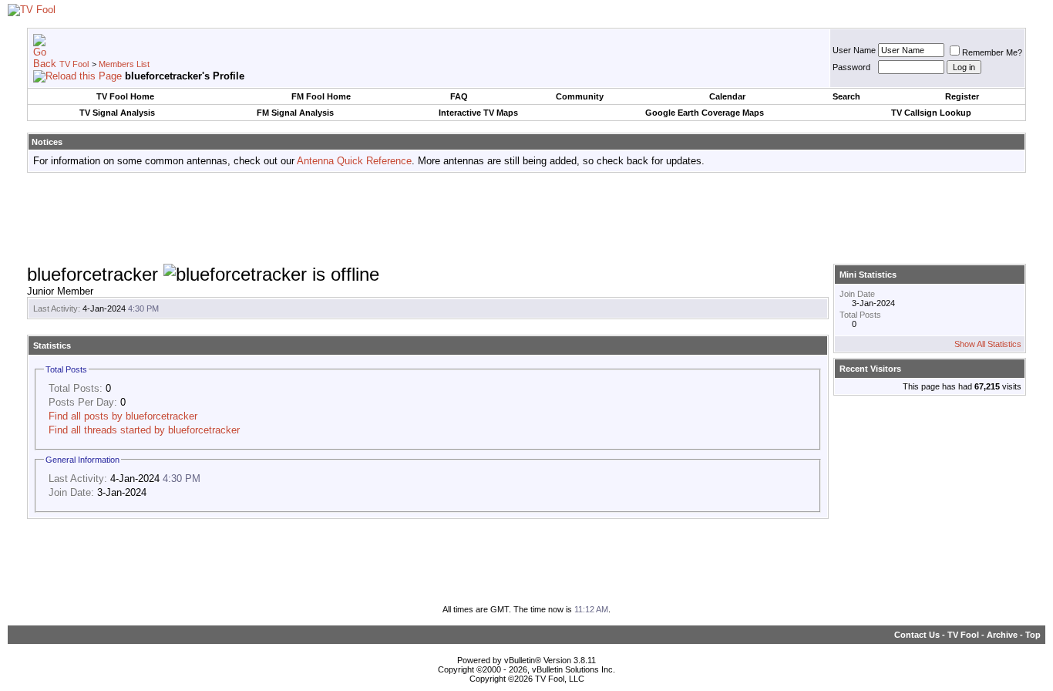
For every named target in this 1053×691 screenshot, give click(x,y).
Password (851, 67)
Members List (124, 64)
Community (580, 96)
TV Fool (74, 64)
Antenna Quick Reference (354, 161)
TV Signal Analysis (117, 112)
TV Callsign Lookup (931, 112)
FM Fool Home (321, 96)
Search (846, 96)
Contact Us (917, 634)
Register (962, 96)
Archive (1002, 634)
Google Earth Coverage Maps (704, 112)
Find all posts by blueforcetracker (123, 416)
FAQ (459, 96)
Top (1033, 634)
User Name (854, 50)
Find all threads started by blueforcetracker (144, 430)
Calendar (727, 96)
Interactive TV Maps (478, 112)
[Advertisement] (526, 219)
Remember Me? (992, 52)
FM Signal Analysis (295, 112)
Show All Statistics (987, 344)
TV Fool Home (125, 96)
